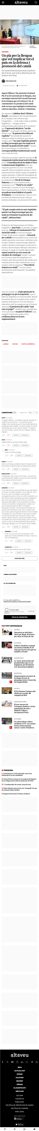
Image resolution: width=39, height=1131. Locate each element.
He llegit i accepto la (17, 600)
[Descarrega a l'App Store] (19, 1124)
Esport (19, 1081)
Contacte (19, 1099)
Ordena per (23, 412)
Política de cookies (19, 1108)
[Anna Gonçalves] (3, 81)
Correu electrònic (10, 574)
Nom (5, 565)
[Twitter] (15, 1129)
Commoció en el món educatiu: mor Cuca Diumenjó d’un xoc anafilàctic (17, 774)
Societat (17, 629)
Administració (19, 658)
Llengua (6, 344)
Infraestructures (20, 701)
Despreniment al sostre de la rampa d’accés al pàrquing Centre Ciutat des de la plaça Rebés (25, 679)
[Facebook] (5, 1129)
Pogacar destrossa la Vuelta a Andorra (16, 794)
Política (17, 688)
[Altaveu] (21, 2)
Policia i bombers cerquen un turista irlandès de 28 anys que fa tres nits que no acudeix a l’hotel (25, 649)
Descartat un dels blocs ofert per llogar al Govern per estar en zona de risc (24, 634)
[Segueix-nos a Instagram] (17, 1062)
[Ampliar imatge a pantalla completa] (35, 23)
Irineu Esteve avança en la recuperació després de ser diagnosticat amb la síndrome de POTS (19, 780)
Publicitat (19, 1102)
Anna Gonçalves (11, 81)
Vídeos (20, 1084)
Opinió (19, 1074)
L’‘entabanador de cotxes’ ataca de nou (17, 784)
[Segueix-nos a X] (7, 1062)
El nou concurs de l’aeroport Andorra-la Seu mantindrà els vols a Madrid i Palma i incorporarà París (24, 708)
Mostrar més (20, 558)
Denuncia (25, 435)
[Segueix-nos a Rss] (37, 1062)
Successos (17, 643)
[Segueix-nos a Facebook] (2, 1062)
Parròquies (18, 673)
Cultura (5, 52)
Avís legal (19, 1111)
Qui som (19, 1095)
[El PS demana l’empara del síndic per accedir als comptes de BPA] (7, 690)
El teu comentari (9, 583)
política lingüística (28, 344)
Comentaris (23, 85)
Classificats (20, 1088)
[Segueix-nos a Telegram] (32, 1062)
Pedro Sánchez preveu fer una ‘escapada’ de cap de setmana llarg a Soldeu (19, 789)
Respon (16, 435)
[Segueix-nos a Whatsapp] (27, 1062)
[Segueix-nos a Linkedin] (22, 1062)
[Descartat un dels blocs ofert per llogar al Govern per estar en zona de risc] (7, 632)
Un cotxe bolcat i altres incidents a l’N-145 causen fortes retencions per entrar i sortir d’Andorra (25, 725)
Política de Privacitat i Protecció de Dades (17, 601)
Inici (20, 1067)
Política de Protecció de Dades (19, 1105)
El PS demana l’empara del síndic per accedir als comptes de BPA (24, 693)
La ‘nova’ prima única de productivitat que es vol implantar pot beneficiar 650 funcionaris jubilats (24, 664)
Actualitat (19, 1071)
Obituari (20, 1091)
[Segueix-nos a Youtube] (12, 1062)
